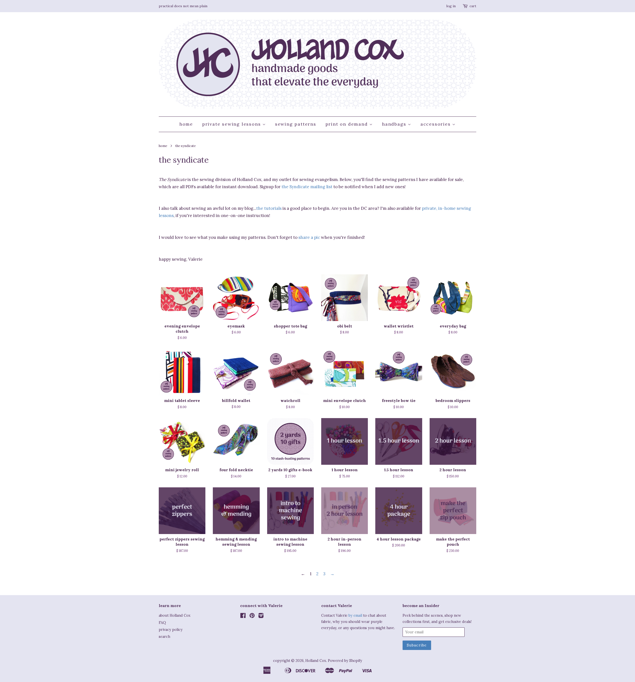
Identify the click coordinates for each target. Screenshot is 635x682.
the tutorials (269, 208)
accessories (436, 124)
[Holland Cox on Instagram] (261, 616)
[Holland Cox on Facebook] (243, 616)
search (164, 636)
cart (473, 6)
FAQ (162, 622)
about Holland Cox (174, 615)
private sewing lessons (232, 124)
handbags (395, 124)
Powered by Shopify (345, 660)
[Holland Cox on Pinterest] (252, 616)
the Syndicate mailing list (307, 186)
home (186, 124)
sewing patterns (295, 124)
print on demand (347, 124)
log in (451, 6)
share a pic (309, 237)
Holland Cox (315, 660)
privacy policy (171, 629)
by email (355, 615)
